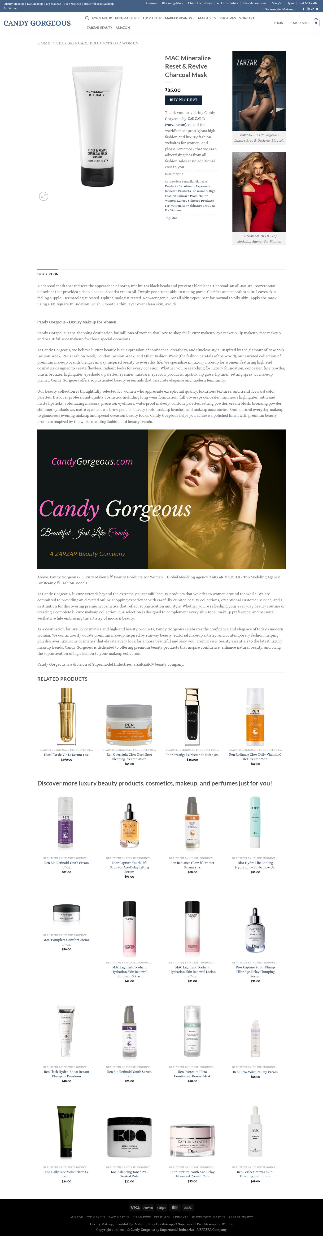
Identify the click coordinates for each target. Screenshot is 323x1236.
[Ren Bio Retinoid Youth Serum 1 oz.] (129, 1031)
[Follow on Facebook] (303, 9)
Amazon (151, 3)
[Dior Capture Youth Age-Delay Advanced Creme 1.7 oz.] (192, 1131)
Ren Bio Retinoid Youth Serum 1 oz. (129, 1074)
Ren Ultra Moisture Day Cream (255, 1072)
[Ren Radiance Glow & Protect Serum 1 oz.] (192, 822)
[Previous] (37, 733)
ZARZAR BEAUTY (99, 28)
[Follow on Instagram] (308, 9)
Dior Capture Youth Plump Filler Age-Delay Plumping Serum (255, 971)
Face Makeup (126, 18)
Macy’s (276, 3)
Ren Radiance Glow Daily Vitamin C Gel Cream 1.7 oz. (255, 757)
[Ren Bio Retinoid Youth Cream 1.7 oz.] (66, 822)
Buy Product (184, 100)
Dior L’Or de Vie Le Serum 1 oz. (66, 755)
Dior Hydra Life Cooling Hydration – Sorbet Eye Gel (255, 865)
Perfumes (228, 18)
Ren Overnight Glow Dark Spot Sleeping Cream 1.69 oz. (129, 757)
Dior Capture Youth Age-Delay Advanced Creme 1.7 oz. (192, 1174)
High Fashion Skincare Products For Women (190, 195)
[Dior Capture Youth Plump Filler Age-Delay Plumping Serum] (255, 927)
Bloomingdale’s (172, 3)
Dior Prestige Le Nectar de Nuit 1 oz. (192, 755)
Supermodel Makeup (279, 9)
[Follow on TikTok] (312, 9)
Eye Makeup (102, 18)
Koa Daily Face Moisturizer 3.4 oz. (66, 1174)
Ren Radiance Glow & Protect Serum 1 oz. (192, 865)
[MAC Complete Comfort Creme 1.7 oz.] (66, 913)
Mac (174, 218)
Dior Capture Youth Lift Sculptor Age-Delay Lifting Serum (129, 867)
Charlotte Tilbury (200, 3)
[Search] (87, 18)
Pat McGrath (308, 3)
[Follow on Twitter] (317, 9)
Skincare (247, 18)
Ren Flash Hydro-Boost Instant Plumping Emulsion (66, 1074)
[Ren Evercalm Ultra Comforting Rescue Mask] (192, 1031)
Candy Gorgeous (37, 23)
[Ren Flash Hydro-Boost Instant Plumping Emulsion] (66, 1031)
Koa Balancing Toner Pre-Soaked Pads (129, 1174)
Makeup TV (207, 18)
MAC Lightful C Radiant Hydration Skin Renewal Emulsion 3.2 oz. (129, 971)
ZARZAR (205, 1230)
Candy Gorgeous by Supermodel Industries (162, 1230)
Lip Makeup (152, 18)
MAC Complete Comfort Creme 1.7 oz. (66, 942)
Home (43, 42)
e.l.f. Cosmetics (227, 3)
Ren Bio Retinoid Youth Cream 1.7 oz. (66, 865)
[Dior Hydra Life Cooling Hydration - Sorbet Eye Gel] (255, 822)
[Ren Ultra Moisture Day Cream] (255, 1031)
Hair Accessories (254, 3)
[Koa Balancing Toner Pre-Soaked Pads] (129, 1131)
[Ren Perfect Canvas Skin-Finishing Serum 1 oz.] (255, 1131)
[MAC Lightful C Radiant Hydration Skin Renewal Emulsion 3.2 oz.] (129, 927)
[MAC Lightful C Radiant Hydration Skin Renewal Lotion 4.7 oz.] (192, 927)
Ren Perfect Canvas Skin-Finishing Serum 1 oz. (255, 1174)
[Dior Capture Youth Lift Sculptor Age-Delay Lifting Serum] (129, 822)
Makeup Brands (178, 18)
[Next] (284, 733)
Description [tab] (47, 274)
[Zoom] (43, 196)
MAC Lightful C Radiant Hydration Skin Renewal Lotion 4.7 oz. (192, 971)
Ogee (290, 3)
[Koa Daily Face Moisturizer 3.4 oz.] (66, 1131)
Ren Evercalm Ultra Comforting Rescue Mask (192, 1074)
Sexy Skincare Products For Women (97, 42)
